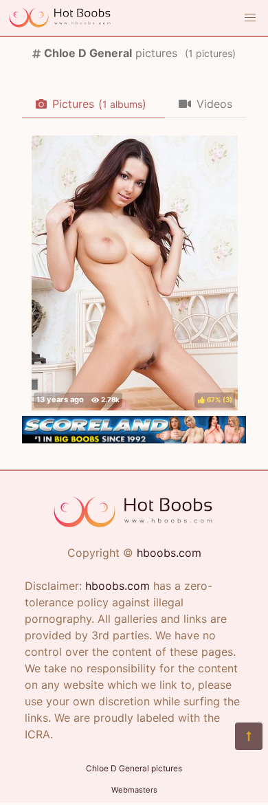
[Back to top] (249, 736)
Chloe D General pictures (134, 768)
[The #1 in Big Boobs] (134, 439)
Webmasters (134, 790)
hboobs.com (169, 553)
